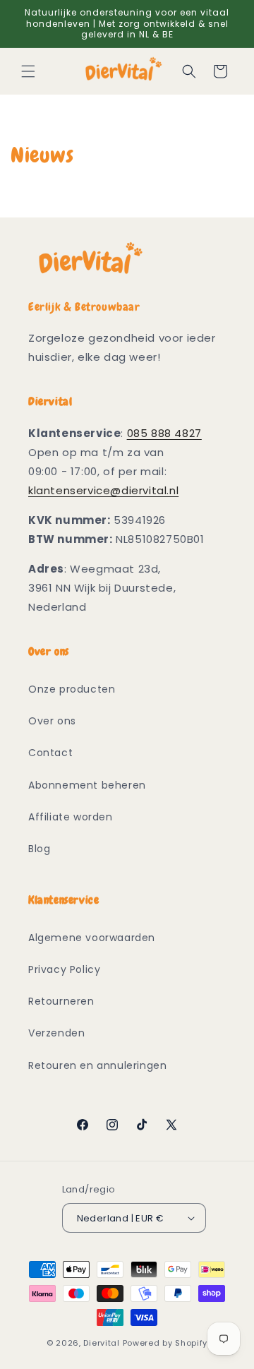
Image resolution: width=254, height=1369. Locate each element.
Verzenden (56, 1033)
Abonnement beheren (87, 785)
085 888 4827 (164, 433)
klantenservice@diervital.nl (103, 490)
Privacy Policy (64, 969)
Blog (39, 849)
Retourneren (61, 1001)
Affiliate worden (70, 817)
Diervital (101, 1343)
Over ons (52, 721)
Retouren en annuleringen (97, 1065)
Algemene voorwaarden (91, 938)
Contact (50, 753)
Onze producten (71, 689)
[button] (28, 71)
